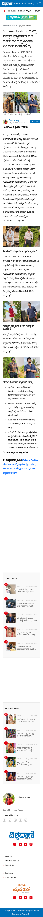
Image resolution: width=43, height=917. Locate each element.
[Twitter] (25, 844)
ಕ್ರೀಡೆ (21, 3)
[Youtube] (20, 844)
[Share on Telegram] (20, 820)
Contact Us (9, 865)
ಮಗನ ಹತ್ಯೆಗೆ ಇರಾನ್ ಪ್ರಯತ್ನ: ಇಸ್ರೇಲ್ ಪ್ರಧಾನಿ (27, 619)
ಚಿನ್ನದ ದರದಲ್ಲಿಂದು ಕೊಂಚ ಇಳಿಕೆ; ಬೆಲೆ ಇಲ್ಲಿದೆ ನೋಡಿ (26, 634)
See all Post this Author (13, 810)
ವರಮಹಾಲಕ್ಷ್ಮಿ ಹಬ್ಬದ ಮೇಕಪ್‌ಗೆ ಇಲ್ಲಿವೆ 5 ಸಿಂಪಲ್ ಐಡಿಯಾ (25, 778)
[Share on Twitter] (9, 820)
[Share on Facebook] (4, 820)
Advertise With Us (12, 861)
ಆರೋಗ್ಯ (27, 3)
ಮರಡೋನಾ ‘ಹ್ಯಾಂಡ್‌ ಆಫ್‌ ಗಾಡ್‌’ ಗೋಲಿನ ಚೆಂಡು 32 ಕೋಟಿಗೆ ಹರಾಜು (25, 605)
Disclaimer (9, 873)
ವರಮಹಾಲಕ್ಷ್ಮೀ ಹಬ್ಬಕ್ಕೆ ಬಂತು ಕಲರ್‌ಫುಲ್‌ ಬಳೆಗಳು (25, 735)
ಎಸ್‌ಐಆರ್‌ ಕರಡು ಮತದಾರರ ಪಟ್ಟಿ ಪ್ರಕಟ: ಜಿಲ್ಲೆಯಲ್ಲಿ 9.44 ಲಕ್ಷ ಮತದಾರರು (26, 648)
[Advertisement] (21, 500)
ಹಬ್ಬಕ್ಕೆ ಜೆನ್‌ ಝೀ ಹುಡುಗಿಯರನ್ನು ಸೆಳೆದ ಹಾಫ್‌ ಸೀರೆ (25, 763)
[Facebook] (14, 844)
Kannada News (9, 26)
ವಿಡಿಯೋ (11, 11)
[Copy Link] (25, 820)
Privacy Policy (10, 877)
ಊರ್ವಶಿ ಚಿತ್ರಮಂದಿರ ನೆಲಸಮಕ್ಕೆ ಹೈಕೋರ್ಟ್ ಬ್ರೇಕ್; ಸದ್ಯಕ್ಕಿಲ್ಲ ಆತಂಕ (26, 591)
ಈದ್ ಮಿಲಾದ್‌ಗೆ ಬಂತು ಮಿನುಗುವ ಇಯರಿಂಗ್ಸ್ (26, 720)
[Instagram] (31, 844)
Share (36, 121)
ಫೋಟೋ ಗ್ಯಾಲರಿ (25, 11)
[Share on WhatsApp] (15, 820)
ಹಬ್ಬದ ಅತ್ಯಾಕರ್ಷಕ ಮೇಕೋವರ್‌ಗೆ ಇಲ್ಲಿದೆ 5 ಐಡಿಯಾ (26, 749)
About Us (8, 856)
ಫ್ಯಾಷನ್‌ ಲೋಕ (25, 26)
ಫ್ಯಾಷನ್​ (38, 11)
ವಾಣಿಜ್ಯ (34, 3)
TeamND (25, 914)
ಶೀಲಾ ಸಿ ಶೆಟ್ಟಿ (14, 121)
